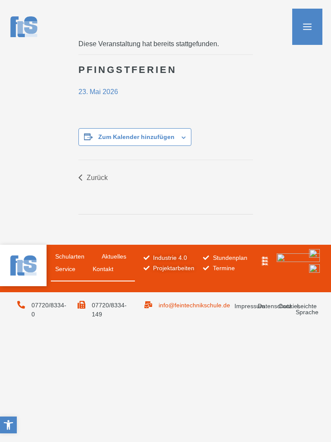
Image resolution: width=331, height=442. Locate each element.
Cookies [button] (289, 306)
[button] (8, 425)
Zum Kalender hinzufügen (136, 136)
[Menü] (307, 27)
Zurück (97, 177)
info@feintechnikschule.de (194, 305)
